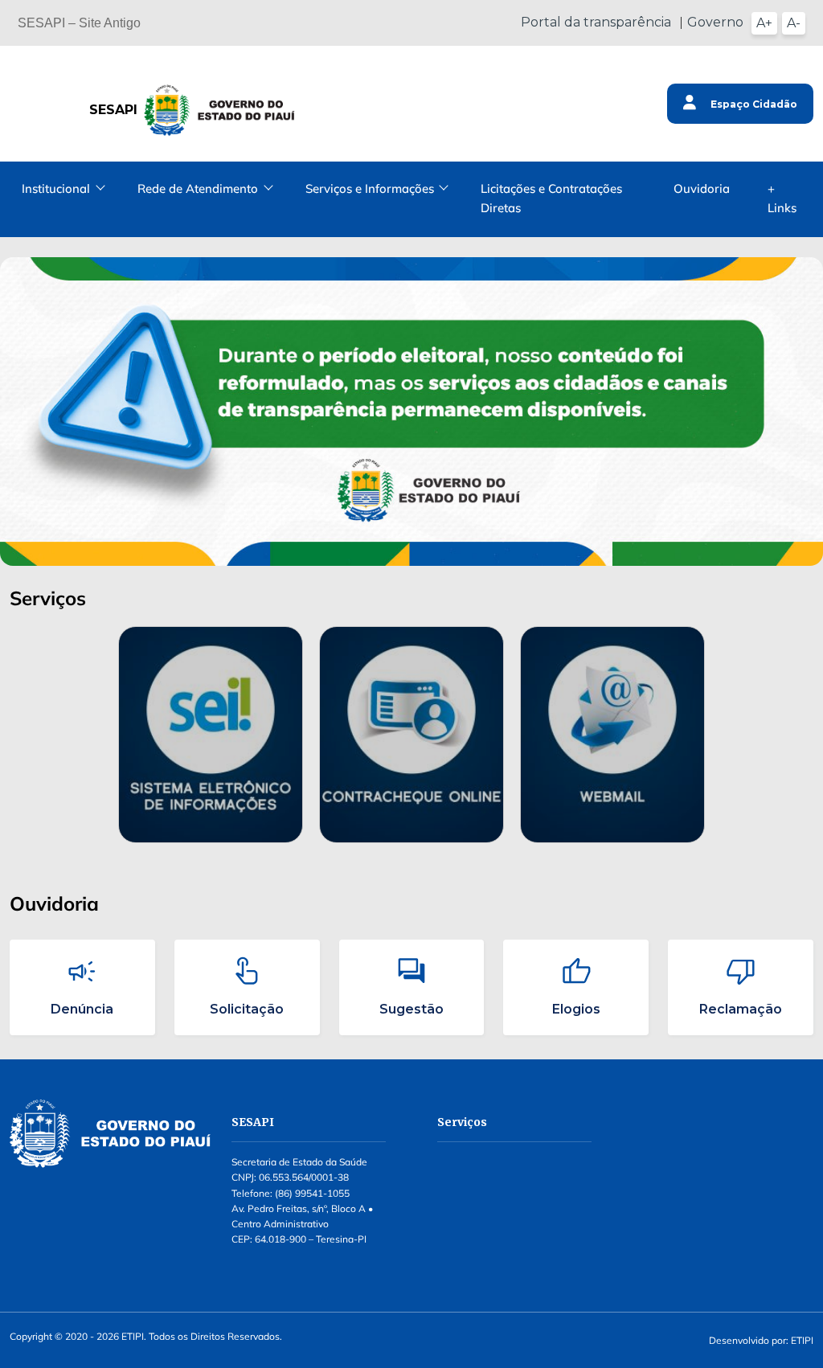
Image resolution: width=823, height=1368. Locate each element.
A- (793, 23)
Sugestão (411, 1009)
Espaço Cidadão (752, 104)
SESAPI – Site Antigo (79, 23)
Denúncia (82, 1009)
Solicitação (247, 1009)
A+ (764, 23)
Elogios (576, 1009)
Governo (715, 22)
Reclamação (740, 1009)
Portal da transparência (596, 22)
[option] (210, 735)
